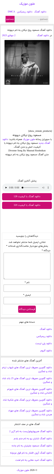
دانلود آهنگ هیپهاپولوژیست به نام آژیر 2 (30, 431)
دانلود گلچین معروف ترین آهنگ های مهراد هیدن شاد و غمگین (30, 412)
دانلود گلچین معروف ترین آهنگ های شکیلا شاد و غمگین (27, 401)
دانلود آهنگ (40, 11)
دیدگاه (46, 250)
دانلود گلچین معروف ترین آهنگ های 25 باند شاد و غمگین (27, 380)
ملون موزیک (27, 4)
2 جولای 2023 (8, 35)
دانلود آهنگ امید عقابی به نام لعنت (33, 460)
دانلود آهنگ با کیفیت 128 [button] (27, 196)
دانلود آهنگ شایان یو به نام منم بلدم (33, 438)
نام (27, 282)
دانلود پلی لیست (43, 343)
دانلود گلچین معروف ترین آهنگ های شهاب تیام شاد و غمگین (27, 369)
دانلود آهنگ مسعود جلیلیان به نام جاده (32, 445)
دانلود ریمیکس (24, 11)
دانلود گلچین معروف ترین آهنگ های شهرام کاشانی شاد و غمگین (29, 391)
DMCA (11, 11)
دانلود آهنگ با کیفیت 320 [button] (27, 205)
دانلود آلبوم (46, 350)
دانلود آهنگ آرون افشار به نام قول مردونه (31, 453)
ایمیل (27, 295)
